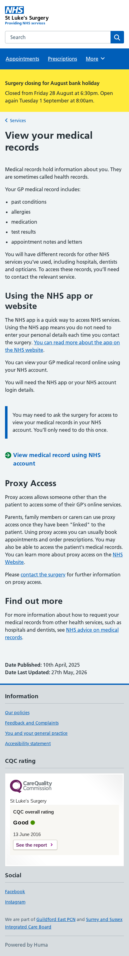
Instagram (15, 902)
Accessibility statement (28, 743)
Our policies (17, 712)
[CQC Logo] (31, 787)
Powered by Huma (26, 945)
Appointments (22, 59)
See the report (31, 845)
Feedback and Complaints (32, 723)
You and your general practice (36, 733)
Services (18, 120)
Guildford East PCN (55, 919)
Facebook (15, 891)
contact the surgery (43, 574)
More (95, 59)
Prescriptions (62, 59)
